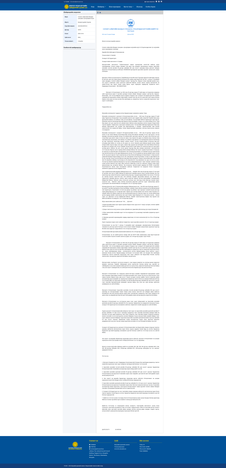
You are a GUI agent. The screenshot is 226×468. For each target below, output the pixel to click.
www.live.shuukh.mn (120, 449)
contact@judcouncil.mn (77, 1)
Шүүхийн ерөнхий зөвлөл (122, 444)
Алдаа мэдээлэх (150, 1)
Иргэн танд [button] (128, 7)
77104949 (67, 1)
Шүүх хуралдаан (115, 7)
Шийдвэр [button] (101, 7)
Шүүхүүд (139, 7)
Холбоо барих (150, 7)
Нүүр (92, 7)
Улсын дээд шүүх (119, 447)
